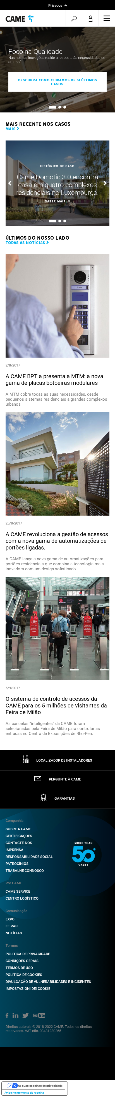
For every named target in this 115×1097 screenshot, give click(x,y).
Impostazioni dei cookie (28, 988)
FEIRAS (12, 926)
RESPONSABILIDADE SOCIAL (29, 857)
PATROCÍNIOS (17, 864)
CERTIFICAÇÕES (19, 836)
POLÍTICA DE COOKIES (24, 975)
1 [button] (50, 107)
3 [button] (64, 107)
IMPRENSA (14, 850)
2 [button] (59, 107)
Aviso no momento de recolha (24, 1092)
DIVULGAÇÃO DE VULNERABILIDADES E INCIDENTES (48, 982)
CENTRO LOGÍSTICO (22, 898)
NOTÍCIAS (14, 933)
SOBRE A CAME (18, 829)
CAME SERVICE (18, 891)
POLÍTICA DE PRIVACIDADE (28, 954)
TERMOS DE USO (19, 968)
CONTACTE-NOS (19, 843)
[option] (57, 69)
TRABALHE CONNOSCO (25, 870)
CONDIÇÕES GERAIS (22, 961)
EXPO (10, 919)
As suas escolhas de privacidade (40, 1085)
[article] (57, 330)
